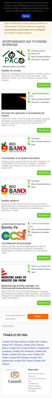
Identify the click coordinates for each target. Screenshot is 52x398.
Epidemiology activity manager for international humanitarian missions (20, 287)
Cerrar (26, 16)
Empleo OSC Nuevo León (21, 354)
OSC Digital (32, 391)
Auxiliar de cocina (11, 70)
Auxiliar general (10, 200)
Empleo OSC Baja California (15, 342)
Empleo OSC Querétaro (19, 358)
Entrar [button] (38, 316)
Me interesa (44, 85)
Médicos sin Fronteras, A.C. (41, 266)
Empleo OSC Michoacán (23, 351)
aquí (44, 11)
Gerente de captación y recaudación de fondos (22, 114)
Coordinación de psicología (16, 243)
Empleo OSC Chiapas (37, 342)
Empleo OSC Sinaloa (24, 361)
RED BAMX (35, 138)
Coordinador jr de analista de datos (20, 158)
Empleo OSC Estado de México (23, 348)
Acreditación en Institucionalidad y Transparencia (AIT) (34, 386)
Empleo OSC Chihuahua (12, 345)
